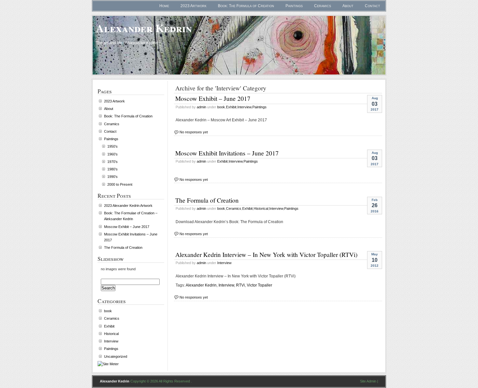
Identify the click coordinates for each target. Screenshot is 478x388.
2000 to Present (119, 184)
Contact (372, 6)
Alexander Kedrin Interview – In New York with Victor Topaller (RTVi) (266, 254)
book (221, 107)
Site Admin (368, 381)
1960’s (112, 154)
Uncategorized (115, 356)
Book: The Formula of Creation (246, 6)
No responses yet (193, 132)
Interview (244, 107)
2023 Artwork (193, 6)
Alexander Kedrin (144, 28)
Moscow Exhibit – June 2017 (212, 98)
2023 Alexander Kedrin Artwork (128, 205)
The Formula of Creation (207, 200)
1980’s (112, 169)
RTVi (240, 285)
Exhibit (231, 107)
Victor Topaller (259, 285)
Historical (261, 208)
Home (164, 6)
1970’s (112, 162)
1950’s (112, 146)
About (347, 6)
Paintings (294, 6)
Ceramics (322, 6)
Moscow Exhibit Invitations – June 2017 (227, 153)
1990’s (112, 177)
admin (201, 107)
